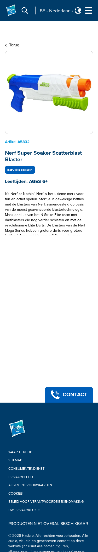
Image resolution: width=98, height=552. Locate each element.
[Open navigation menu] (88, 10)
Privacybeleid (20, 477)
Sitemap (15, 460)
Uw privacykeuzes (24, 510)
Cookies (15, 493)
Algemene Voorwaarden (30, 485)
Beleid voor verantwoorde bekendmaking (46, 502)
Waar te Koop (20, 452)
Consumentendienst (26, 469)
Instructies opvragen (19, 169)
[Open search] (25, 10)
